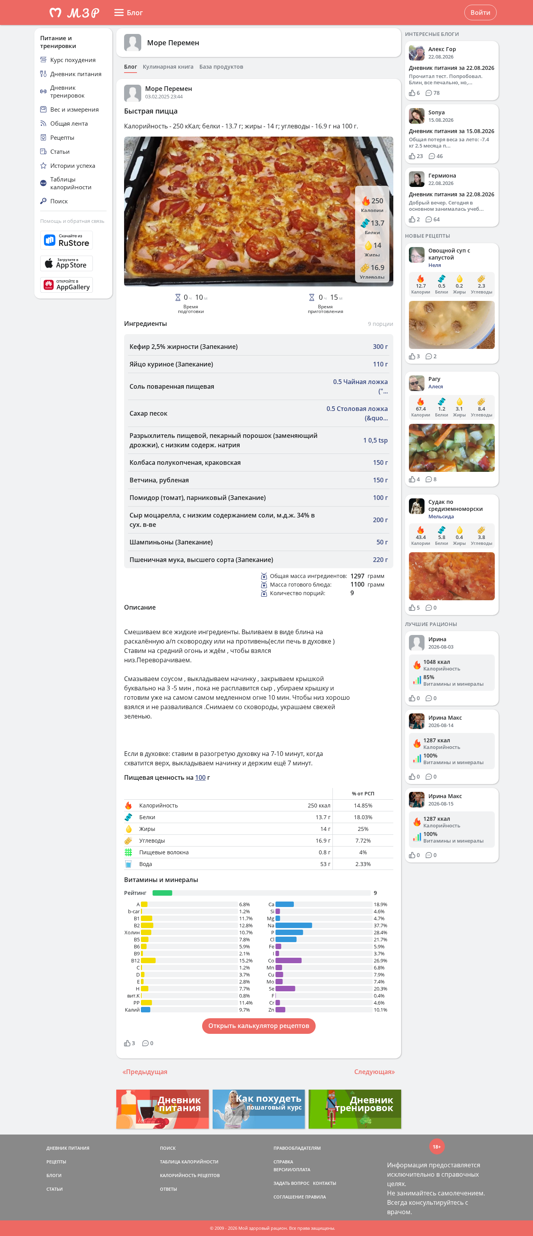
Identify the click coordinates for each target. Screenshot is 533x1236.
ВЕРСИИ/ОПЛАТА (292, 1169)
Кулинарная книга (168, 66)
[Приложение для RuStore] (73, 240)
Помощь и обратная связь (72, 220)
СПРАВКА (283, 1162)
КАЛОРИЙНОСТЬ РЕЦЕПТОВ (190, 1175)
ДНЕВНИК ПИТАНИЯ (67, 1148)
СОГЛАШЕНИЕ (289, 1197)
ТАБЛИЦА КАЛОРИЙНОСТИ (189, 1162)
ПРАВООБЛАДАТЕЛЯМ (297, 1148)
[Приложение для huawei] (73, 285)
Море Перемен (173, 42)
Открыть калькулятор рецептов (258, 1025)
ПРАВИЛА (315, 1197)
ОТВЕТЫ (168, 1189)
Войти (480, 12)
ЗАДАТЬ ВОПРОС (291, 1183)
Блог (130, 66)
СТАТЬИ (54, 1189)
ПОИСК (168, 1148)
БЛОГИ (54, 1175)
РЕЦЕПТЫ (56, 1162)
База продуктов (221, 66)
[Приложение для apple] (73, 263)
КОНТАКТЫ (324, 1183)
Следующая (372, 1071)
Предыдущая (146, 1071)
